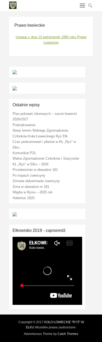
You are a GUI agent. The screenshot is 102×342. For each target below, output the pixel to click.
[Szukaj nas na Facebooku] (15, 214)
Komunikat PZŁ (24, 153)
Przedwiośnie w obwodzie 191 (35, 170)
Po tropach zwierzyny (29, 175)
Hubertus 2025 (24, 198)
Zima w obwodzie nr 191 (31, 187)
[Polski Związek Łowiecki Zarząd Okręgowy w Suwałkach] (15, 88)
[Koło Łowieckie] (15, 72)
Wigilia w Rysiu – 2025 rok (33, 192)
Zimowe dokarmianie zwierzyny (36, 181)
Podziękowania (24, 125)
